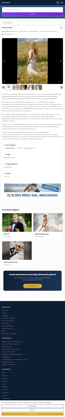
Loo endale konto (31, 286)
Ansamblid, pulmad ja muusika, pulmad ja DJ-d (14, 359)
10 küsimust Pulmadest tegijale (10, 344)
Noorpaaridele (6, 398)
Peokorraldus (5, 323)
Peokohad (4, 310)
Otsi (33, 14)
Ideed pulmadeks (6, 346)
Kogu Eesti (9, 167)
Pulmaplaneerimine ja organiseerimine (11, 341)
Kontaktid (4, 375)
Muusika (4, 313)
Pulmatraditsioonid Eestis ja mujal (11, 349)
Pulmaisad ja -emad (7, 328)
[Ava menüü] (62, 2)
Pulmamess (5, 378)
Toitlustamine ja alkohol (8, 318)
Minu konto (5, 390)
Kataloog (4, 381)
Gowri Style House (11, 262)
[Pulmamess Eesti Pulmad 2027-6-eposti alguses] (32, 190)
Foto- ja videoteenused (8, 320)
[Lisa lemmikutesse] (61, 28)
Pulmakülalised (6, 357)
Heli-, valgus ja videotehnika (9, 333)
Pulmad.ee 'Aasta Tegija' (8, 351)
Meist (3, 372)
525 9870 (24, 31)
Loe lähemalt (47, 402)
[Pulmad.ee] (6, 3)
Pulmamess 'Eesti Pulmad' (8, 364)
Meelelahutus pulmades (8, 362)
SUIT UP (6, 234)
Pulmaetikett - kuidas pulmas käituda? (12, 354)
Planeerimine (5, 392)
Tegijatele (4, 395)
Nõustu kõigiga (32, 414)
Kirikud (4, 331)
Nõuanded (5, 387)
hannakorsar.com (9, 34)
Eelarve (4, 384)
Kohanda (32, 410)
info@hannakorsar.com (11, 31)
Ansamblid (4, 315)
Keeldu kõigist (32, 406)
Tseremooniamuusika (7, 326)
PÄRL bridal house (42, 234)
